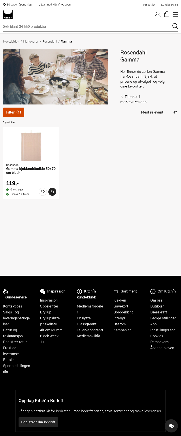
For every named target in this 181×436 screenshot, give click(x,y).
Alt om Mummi (51, 329)
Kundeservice (169, 5)
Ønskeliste (48, 323)
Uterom (119, 323)
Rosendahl (49, 41)
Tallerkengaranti (90, 329)
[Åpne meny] (175, 14)
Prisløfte (84, 317)
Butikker (157, 306)
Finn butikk (148, 5)
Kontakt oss (12, 306)
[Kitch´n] (8, 14)
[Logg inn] (158, 14)
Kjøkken (119, 300)
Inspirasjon (49, 300)
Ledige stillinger (163, 317)
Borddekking (123, 312)
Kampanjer (122, 329)
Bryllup (45, 312)
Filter (13, 112)
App (153, 323)
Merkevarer (30, 41)
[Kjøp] (52, 192)
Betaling (10, 359)
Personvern (159, 341)
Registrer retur (15, 341)
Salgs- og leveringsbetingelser (16, 317)
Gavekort (120, 306)
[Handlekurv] (167, 14)
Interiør (119, 317)
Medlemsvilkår (88, 335)
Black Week (49, 335)
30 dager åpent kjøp (19, 4)
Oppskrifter (49, 306)
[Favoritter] (43, 192)
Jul (42, 341)
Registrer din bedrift (38, 421)
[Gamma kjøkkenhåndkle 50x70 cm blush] (31, 145)
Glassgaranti (87, 323)
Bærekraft (158, 312)
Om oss (156, 300)
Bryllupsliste (50, 317)
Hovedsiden (11, 41)
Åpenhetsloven (162, 347)
